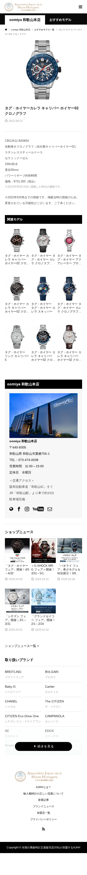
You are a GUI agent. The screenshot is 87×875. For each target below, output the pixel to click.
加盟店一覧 (43, 812)
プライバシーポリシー (43, 819)
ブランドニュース (43, 806)
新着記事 (43, 799)
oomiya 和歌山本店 (25, 20)
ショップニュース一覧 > (22, 646)
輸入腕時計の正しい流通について (43, 793)
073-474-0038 (28, 460)
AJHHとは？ (43, 787)
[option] (43, 69)
